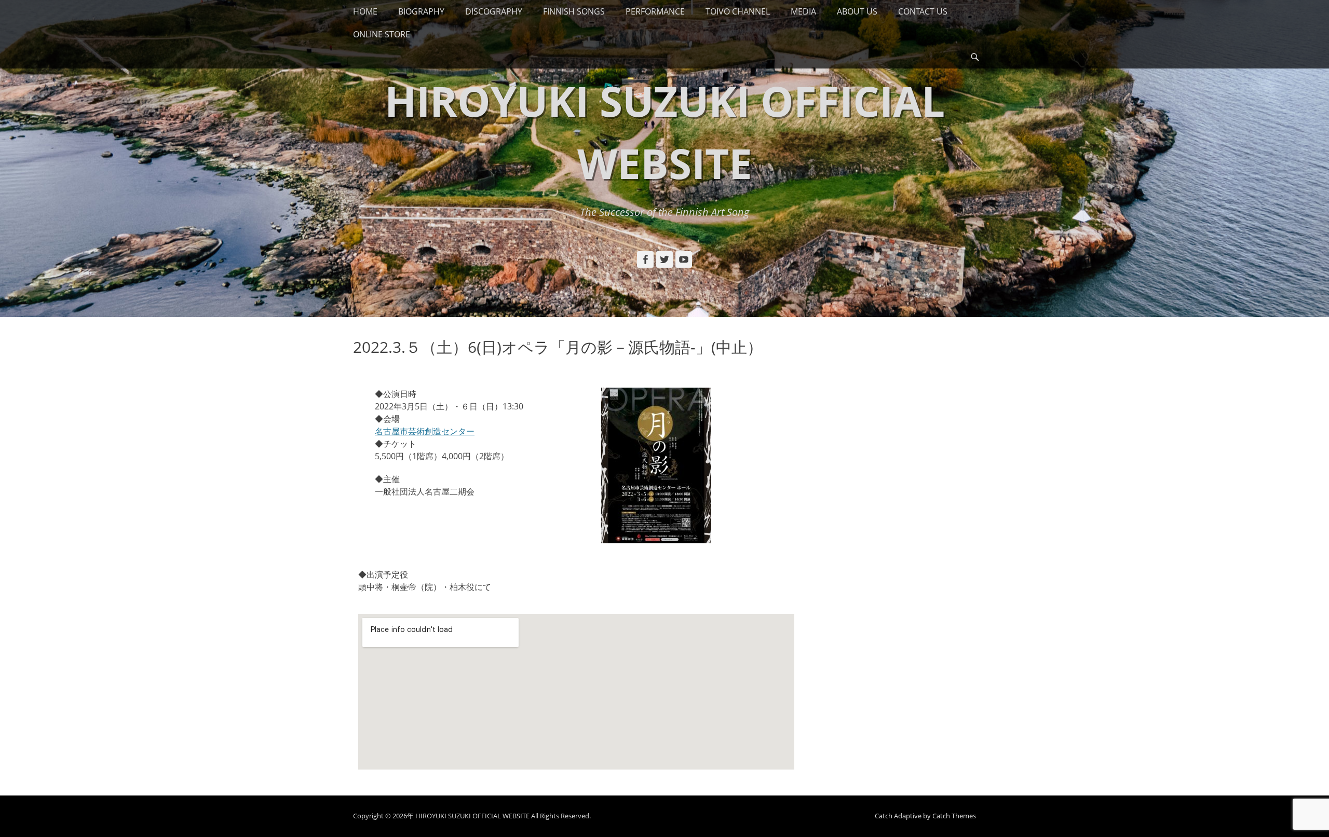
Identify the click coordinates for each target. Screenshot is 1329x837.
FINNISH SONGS (574, 11)
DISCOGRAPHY (493, 11)
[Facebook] (645, 259)
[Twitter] (664, 259)
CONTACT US (922, 11)
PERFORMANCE (655, 11)
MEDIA (803, 11)
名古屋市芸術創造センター (424, 431)
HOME (365, 11)
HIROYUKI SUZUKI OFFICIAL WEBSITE (472, 815)
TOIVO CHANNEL (738, 11)
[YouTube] (683, 259)
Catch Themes (954, 815)
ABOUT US (857, 11)
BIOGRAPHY (421, 11)
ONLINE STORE (381, 34)
